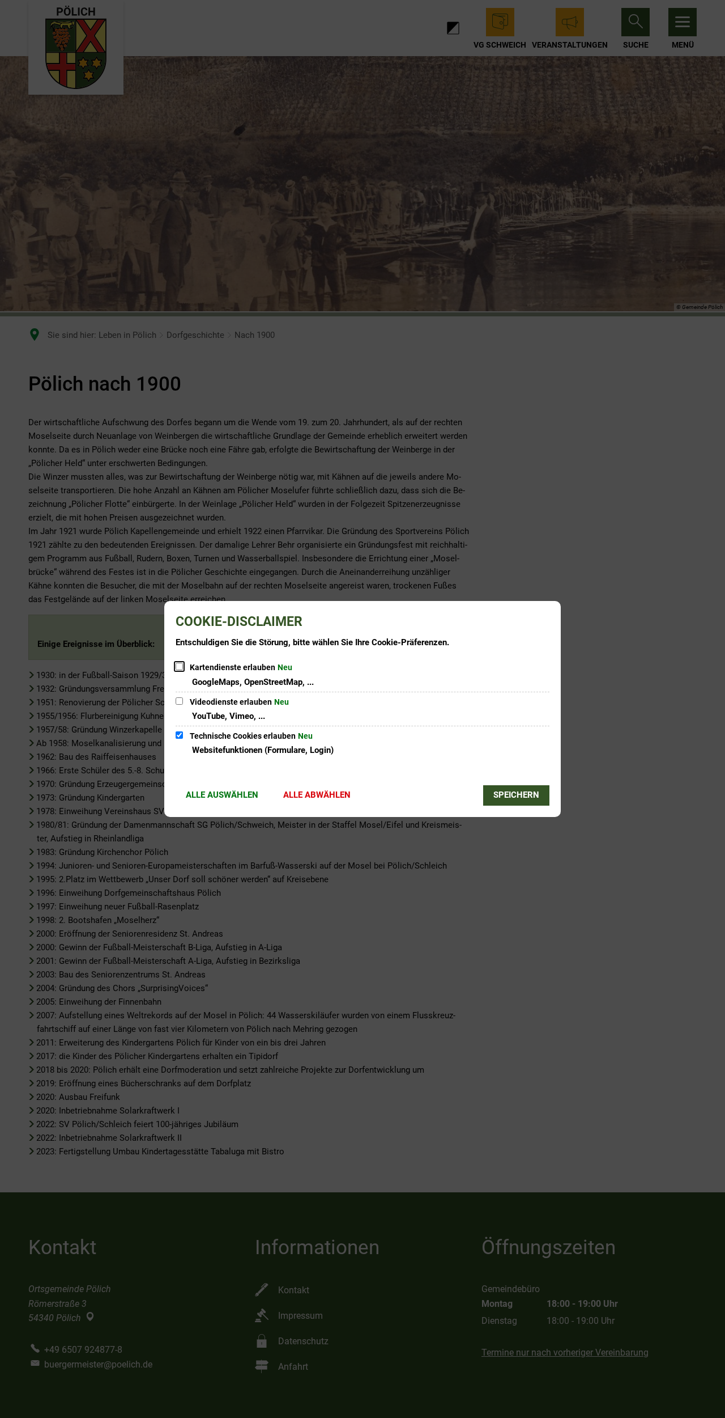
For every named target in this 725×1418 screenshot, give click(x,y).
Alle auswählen (222, 795)
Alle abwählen (317, 795)
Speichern (516, 795)
